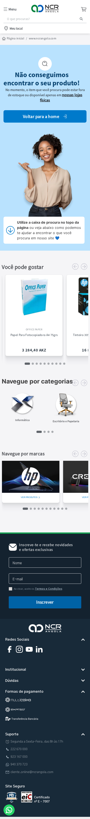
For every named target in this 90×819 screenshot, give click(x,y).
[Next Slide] (84, 266)
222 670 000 (19, 749)
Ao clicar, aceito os (38, 589)
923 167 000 (19, 756)
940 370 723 (19, 764)
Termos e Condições (48, 589)
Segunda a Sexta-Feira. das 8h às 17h (36, 741)
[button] (17, 9)
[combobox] (45, 19)
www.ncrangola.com (42, 38)
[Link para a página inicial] (13, 38)
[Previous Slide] (75, 266)
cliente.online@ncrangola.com (31, 772)
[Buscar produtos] (81, 19)
